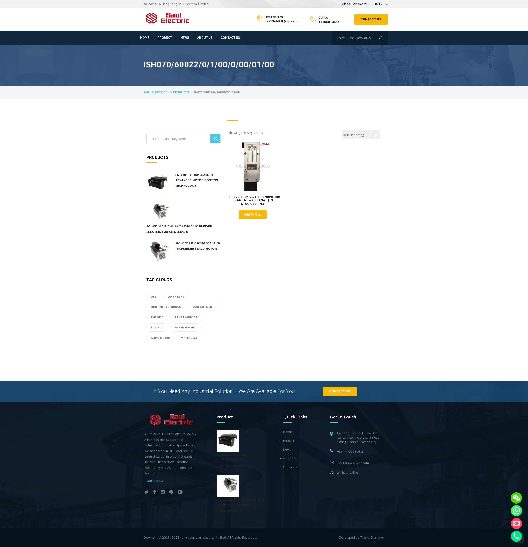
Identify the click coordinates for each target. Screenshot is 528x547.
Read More (152, 481)
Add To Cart (253, 214)
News (184, 38)
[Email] (516, 523)
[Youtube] (180, 492)
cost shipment (203, 307)
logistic (157, 327)
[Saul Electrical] (167, 18)
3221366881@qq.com (353, 463)
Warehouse (189, 337)
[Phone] (516, 536)
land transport (187, 317)
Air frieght (176, 296)
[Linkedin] (163, 492)
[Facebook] (154, 492)
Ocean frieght (185, 327)
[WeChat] (516, 498)
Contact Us (371, 19)
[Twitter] (146, 492)
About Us (204, 38)
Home (144, 38)
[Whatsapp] (516, 510)
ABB (154, 296)
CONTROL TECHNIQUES (166, 307)
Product (165, 38)
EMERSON (157, 317)
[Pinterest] (171, 492)
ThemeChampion (372, 537)
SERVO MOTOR (160, 337)
